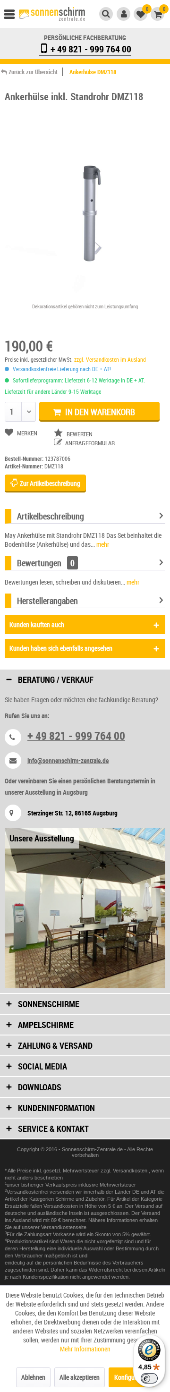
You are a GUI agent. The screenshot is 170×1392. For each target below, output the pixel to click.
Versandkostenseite (63, 1227)
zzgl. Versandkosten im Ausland (110, 359)
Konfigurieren (131, 1377)
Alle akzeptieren (80, 1377)
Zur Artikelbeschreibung (49, 483)
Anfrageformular (89, 443)
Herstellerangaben (47, 600)
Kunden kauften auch (36, 624)
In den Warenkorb (99, 411)
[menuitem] (13, 16)
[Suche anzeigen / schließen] (106, 14)
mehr (102, 544)
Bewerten (79, 434)
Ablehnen (33, 1377)
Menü (13, 16)
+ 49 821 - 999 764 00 (90, 48)
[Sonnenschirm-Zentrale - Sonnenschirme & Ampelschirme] (52, 15)
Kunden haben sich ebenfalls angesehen (60, 648)
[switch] (149, 1378)
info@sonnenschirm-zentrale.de (68, 760)
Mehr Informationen (85, 1348)
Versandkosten (131, 1170)
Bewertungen (39, 563)
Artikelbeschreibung (50, 516)
